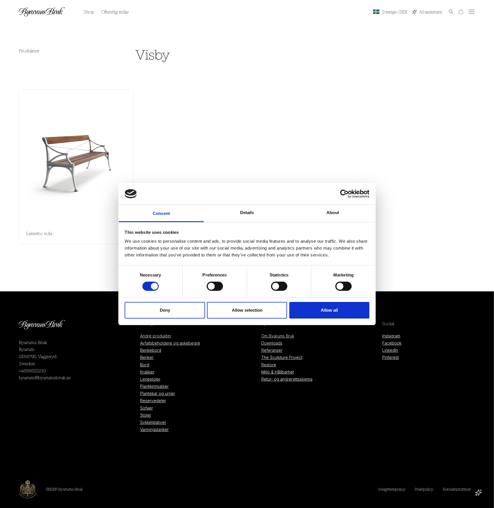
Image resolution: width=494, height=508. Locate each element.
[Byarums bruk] (42, 11)
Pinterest (390, 357)
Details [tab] (247, 212)
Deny (165, 310)
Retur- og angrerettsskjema (286, 379)
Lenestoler (150, 379)
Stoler (145, 415)
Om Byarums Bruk (277, 335)
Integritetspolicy (391, 489)
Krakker (147, 371)
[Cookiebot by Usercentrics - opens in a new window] (344, 193)
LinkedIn (390, 350)
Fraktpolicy (424, 489)
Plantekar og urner (157, 393)
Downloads (271, 343)
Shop (89, 11)
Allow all (329, 310)
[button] (448, 12)
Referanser (271, 350)
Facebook (391, 343)
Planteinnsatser (154, 386)
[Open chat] (478, 492)
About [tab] (332, 212)
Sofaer (146, 408)
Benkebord (150, 350)
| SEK (395, 11)
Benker (147, 357)
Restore (268, 364)
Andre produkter (155, 335)
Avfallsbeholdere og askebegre (170, 343)
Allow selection (247, 310)
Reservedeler (153, 400)
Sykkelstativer (153, 422)
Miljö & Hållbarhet (277, 371)
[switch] (215, 286)
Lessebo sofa (39, 233)
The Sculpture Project (281, 357)
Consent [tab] (161, 213)
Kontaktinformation (459, 489)
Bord (144, 364)
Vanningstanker (154, 429)
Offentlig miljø (115, 11)
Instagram (391, 335)
